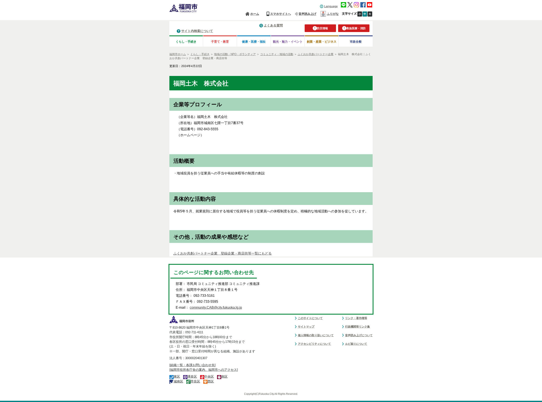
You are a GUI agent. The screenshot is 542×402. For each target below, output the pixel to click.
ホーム (254, 13)
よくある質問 (273, 25)
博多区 (192, 376)
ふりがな (333, 13)
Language (331, 6)
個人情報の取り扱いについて (316, 335)
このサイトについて (310, 318)
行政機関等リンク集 (357, 326)
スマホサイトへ (280, 13)
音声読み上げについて (359, 335)
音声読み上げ (307, 13)
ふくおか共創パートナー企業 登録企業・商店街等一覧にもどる (222, 253)
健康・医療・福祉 (254, 41)
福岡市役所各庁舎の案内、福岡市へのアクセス (203, 369)
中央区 (209, 376)
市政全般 (356, 41)
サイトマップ (306, 326)
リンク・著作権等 (356, 318)
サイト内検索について (197, 31)
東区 (177, 376)
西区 (210, 381)
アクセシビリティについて (314, 343)
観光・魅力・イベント (288, 41)
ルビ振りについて (356, 343)
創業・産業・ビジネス (321, 41)
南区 (224, 376)
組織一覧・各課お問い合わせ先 (192, 365)
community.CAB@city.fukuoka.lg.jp (216, 307)
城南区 (178, 381)
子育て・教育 (220, 41)
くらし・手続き (186, 41)
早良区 (195, 381)
